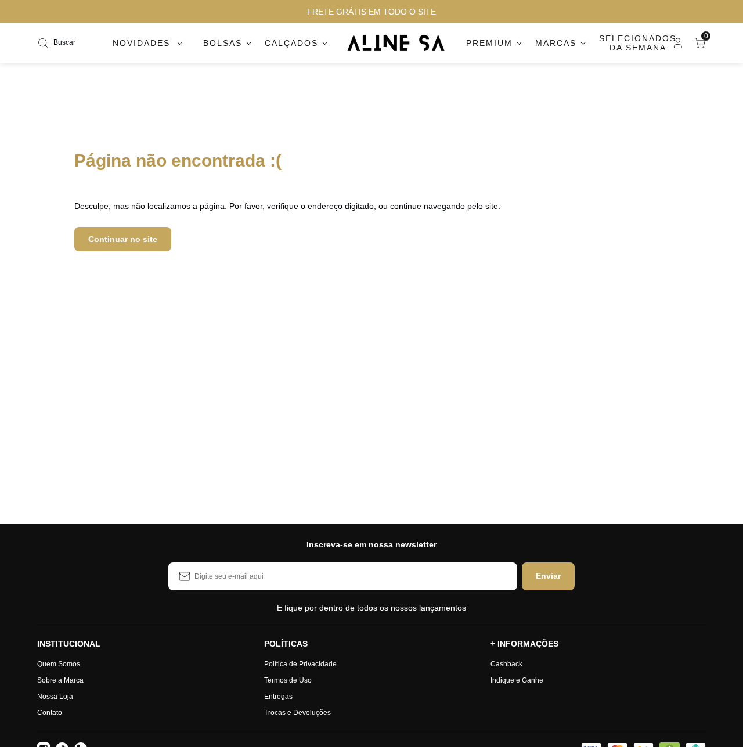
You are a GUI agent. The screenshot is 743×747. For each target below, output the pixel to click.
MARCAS (555, 43)
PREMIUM (489, 43)
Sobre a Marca (60, 680)
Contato (49, 713)
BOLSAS (222, 43)
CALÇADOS (291, 43)
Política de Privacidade (300, 664)
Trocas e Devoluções (297, 713)
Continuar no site (122, 239)
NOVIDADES (141, 43)
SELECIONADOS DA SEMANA (637, 43)
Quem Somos (58, 664)
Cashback (506, 664)
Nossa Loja (55, 696)
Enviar (548, 575)
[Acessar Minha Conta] (677, 46)
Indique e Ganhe (516, 680)
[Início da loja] (397, 43)
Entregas (278, 696)
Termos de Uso (288, 680)
